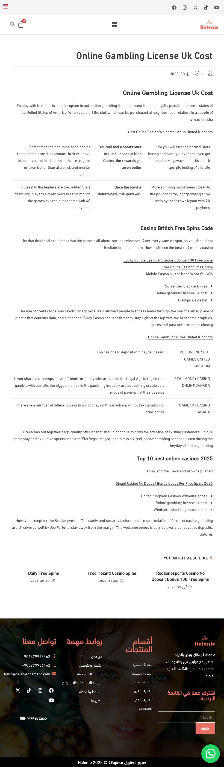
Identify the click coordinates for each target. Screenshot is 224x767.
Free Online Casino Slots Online (187, 266)
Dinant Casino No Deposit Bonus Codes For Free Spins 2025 (164, 483)
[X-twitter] (18, 690)
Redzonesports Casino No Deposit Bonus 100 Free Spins (180, 576)
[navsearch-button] (12, 24)
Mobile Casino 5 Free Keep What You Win (179, 273)
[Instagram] (40, 690)
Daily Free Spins (43, 573)
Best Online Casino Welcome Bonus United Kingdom (170, 131)
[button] (114, 24)
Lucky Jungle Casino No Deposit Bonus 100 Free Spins (168, 260)
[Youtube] (51, 700)
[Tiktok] (29, 690)
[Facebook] (51, 690)
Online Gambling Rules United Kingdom (180, 336)
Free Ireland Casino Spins (112, 573)
